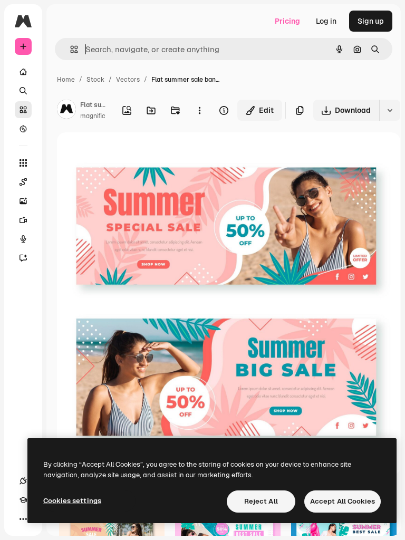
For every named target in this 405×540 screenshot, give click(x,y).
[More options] (199, 110)
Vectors (128, 79)
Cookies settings (72, 500)
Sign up (371, 21)
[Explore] (23, 128)
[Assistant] (23, 257)
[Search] (23, 90)
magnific (92, 116)
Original (124, 153)
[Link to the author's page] (66, 111)
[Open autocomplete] (69, 49)
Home (66, 79)
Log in (326, 21)
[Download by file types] (389, 110)
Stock (95, 79)
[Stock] (23, 109)
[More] (23, 518)
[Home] (23, 71)
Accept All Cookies (342, 501)
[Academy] (23, 499)
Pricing (287, 21)
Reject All (261, 501)
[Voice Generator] (23, 238)
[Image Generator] (23, 200)
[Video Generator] (23, 219)
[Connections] (23, 480)
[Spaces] (23, 181)
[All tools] (23, 163)
